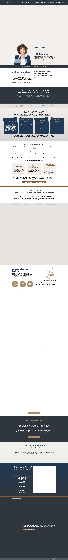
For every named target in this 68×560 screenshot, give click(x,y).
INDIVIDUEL (42, 121)
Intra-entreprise (11, 121)
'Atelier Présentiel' (11, 123)
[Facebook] (55, 559)
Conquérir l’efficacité (43, 2)
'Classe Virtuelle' (26, 121)
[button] (11, 35)
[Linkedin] (53, 559)
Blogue (56, 2)
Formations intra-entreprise (26, 2)
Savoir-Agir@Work (36, 2)
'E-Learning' (41, 122)
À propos (59, 2)
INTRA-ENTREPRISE (26, 120)
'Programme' (57, 121)
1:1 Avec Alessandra (51, 2)
